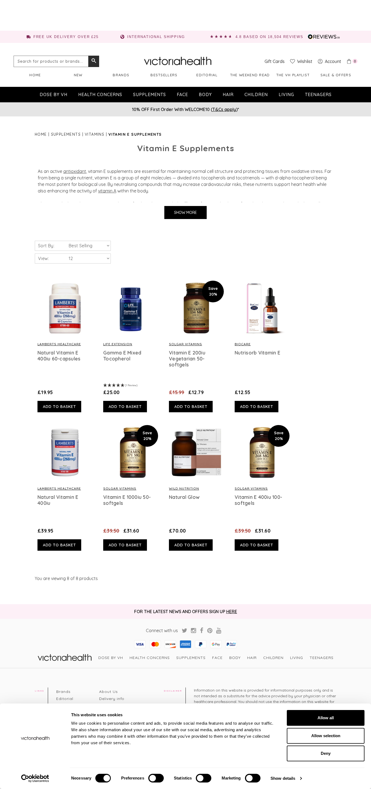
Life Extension (117, 344)
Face (182, 94)
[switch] (156, 778)
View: (43, 258)
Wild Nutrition (184, 488)
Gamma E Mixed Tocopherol (122, 356)
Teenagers (318, 94)
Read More (64, 308)
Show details (283, 778)
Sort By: (46, 245)
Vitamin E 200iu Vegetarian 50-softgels (187, 359)
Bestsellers (163, 75)
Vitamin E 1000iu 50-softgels (127, 500)
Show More (185, 212)
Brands (121, 75)
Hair (228, 94)
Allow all (325, 717)
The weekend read (250, 75)
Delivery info (111, 698)
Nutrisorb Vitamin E (257, 353)
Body (205, 94)
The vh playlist (293, 75)
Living (286, 94)
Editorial (207, 75)
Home (35, 75)
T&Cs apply (224, 109)
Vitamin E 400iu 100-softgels (258, 500)
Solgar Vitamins (185, 344)
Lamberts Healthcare (59, 344)
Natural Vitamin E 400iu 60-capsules (58, 356)
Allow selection (325, 735)
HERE (231, 611)
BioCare (243, 344)
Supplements (149, 94)
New (78, 75)
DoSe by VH (53, 94)
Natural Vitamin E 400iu (57, 500)
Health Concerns (100, 94)
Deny (326, 753)
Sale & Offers (335, 75)
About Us (108, 691)
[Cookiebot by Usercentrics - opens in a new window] (35, 778)
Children (256, 94)
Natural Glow (184, 497)
